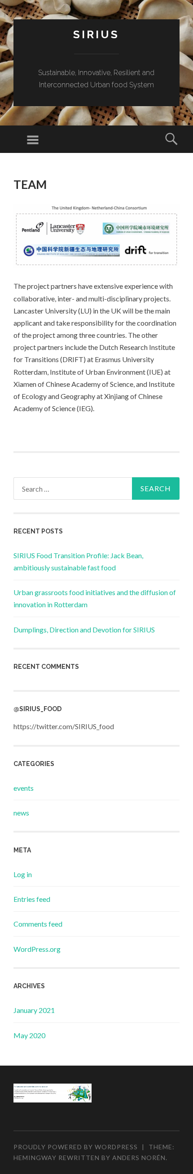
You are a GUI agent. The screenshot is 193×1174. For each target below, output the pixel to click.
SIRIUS (96, 34)
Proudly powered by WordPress (75, 1147)
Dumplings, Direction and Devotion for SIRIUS (84, 629)
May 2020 (29, 1035)
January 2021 (34, 1010)
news (21, 812)
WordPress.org (37, 949)
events (23, 788)
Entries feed (31, 899)
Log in (22, 874)
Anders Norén (139, 1157)
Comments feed (37, 923)
